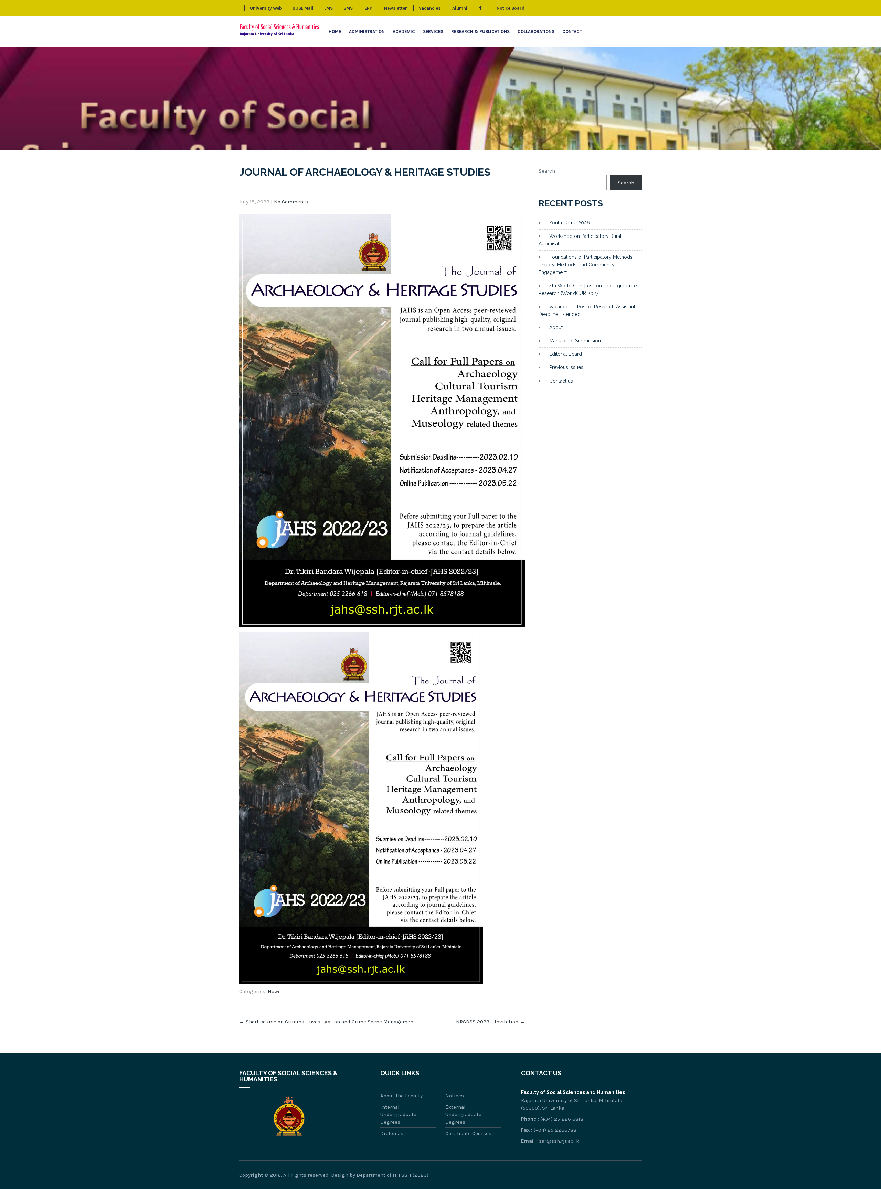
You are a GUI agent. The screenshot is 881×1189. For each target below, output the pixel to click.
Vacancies (429, 8)
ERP (368, 8)
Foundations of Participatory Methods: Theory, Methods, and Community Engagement (586, 264)
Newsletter (395, 8)
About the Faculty (401, 1095)
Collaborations (536, 31)
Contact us (561, 381)
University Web (266, 8)
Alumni (459, 8)
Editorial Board (565, 354)
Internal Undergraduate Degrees (398, 1114)
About (556, 327)
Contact (572, 31)
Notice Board (510, 8)
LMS (328, 8)
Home (335, 31)
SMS (348, 8)
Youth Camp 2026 (569, 222)
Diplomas (391, 1133)
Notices (454, 1095)
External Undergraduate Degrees (463, 1114)
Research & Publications (480, 31)
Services (433, 31)
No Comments (291, 202)
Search (547, 171)
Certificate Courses (468, 1133)
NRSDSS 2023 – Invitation (490, 1022)
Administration (367, 31)
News (274, 991)
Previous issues (566, 367)
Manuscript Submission (575, 340)
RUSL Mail (303, 8)
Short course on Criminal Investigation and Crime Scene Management (327, 1022)
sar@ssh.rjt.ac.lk (559, 1141)
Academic (404, 31)
